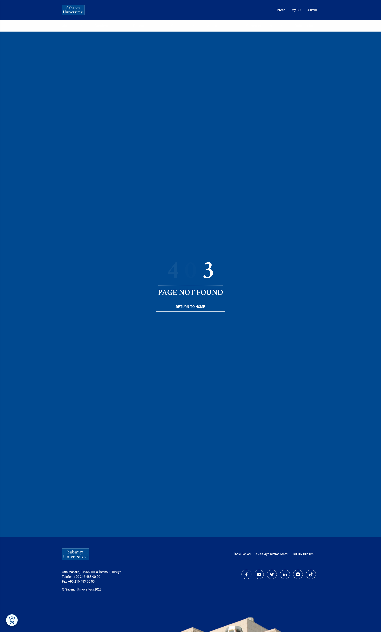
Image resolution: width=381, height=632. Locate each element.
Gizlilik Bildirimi (303, 554)
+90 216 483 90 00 (87, 577)
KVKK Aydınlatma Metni (271, 554)
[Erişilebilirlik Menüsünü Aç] (12, 620)
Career (280, 10)
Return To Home (190, 307)
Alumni (312, 10)
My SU (296, 10)
